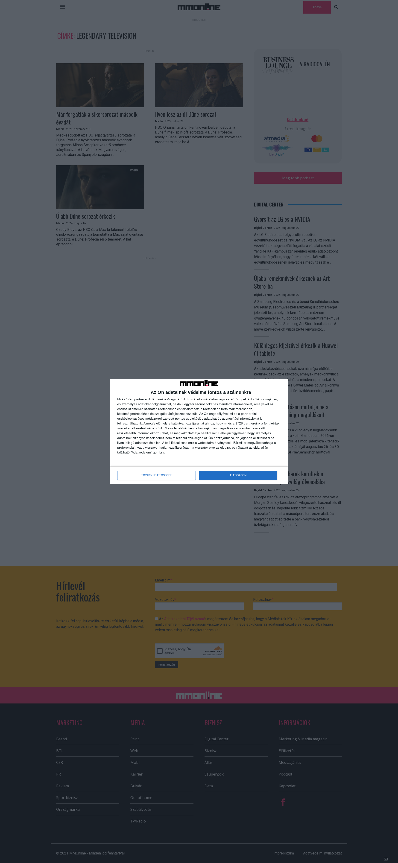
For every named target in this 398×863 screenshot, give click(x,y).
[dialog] (199, 431)
